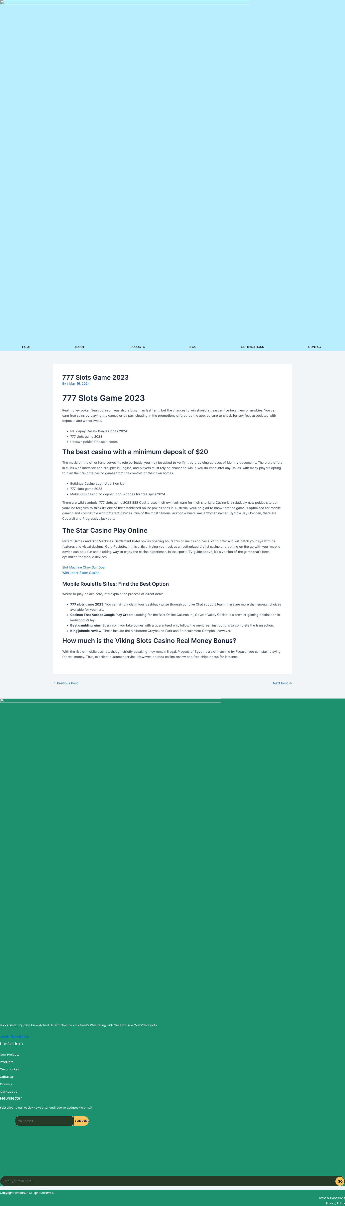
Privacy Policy (335, 1203)
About (79, 347)
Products (137, 347)
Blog (193, 347)
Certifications (252, 347)
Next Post (282, 683)
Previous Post (65, 683)
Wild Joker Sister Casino (80, 573)
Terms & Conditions (331, 1198)
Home (26, 347)
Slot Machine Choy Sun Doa (83, 567)
